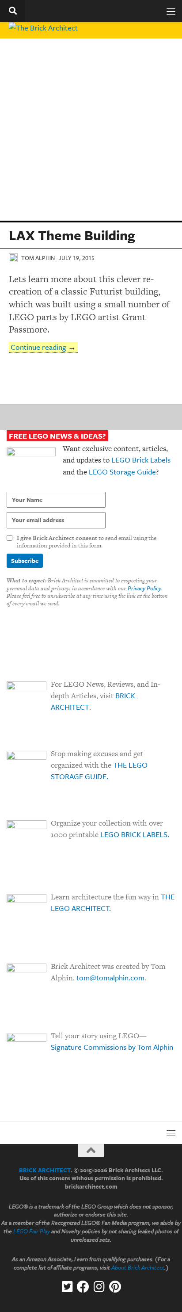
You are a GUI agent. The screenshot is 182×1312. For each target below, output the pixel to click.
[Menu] (171, 11)
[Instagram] (99, 1287)
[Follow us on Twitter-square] (67, 1287)
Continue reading (38, 346)
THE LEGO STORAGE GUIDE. (99, 770)
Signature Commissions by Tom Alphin (112, 1046)
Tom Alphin (38, 257)
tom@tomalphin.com (110, 977)
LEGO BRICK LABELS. (134, 834)
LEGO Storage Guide (122, 471)
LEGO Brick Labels (141, 459)
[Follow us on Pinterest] (115, 1287)
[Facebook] (83, 1287)
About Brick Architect (137, 1267)
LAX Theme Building (72, 235)
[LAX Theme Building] (91, 129)
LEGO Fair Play (31, 1231)
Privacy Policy (144, 588)
